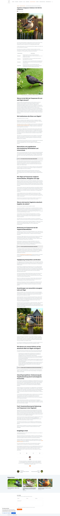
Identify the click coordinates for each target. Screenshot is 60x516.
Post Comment (19, 509)
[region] (9, 511)
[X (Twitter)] (27, 453)
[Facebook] (20, 453)
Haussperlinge (27, 1)
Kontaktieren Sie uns (48, 1)
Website (36, 498)
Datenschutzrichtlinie (42, 1)
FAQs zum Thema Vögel (32, 1)
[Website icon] (30, 465)
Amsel (24, 1)
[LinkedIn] (40, 453)
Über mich (37, 1)
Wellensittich (20, 1)
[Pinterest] (33, 453)
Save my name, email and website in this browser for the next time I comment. (26, 507)
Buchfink (13, 1)
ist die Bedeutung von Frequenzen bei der (26, 254)
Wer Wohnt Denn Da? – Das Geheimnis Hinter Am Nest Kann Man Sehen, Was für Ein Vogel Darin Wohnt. (29, 489)
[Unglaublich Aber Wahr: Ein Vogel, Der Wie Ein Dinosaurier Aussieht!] (45, 483)
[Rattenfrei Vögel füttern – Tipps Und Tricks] (15, 483)
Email (27, 498)
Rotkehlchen (16, 1)
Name (18, 498)
